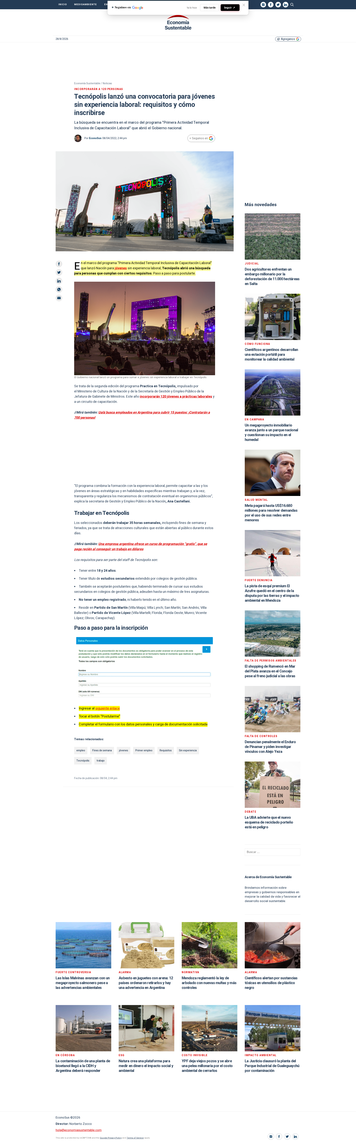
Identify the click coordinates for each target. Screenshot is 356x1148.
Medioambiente (85, 4)
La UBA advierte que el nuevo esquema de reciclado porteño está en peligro (269, 822)
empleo (80, 750)
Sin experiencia (188, 750)
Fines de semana (102, 750)
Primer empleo (143, 750)
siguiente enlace (107, 708)
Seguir (229, 7)
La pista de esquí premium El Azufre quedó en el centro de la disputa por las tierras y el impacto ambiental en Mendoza (272, 593)
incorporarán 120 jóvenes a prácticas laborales (176, 396)
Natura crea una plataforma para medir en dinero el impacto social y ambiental (146, 1065)
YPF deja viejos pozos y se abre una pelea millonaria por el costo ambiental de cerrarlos (207, 1065)
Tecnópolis (82, 761)
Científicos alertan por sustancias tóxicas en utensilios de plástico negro (271, 982)
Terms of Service (135, 1137)
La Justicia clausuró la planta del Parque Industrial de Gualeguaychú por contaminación (272, 1065)
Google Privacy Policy (111, 1137)
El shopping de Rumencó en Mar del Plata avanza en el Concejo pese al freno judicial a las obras (270, 671)
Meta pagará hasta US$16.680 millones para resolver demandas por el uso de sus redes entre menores (271, 513)
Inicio (62, 4)
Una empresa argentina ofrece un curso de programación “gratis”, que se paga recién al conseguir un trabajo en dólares (140, 546)
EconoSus (95, 138)
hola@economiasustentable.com (79, 1130)
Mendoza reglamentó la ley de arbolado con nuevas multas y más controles (209, 982)
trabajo (101, 761)
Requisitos (166, 750)
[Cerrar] (243, 5)
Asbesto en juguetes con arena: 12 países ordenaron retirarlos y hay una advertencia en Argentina (146, 982)
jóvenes (121, 268)
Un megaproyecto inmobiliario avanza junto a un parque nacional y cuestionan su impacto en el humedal (271, 432)
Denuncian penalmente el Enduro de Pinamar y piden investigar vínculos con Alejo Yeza (270, 746)
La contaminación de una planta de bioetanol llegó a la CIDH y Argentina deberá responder (83, 1065)
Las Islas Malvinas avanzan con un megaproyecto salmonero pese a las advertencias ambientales (83, 982)
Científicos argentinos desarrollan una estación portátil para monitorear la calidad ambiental (271, 354)
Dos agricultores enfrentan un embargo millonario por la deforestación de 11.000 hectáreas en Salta (272, 276)
